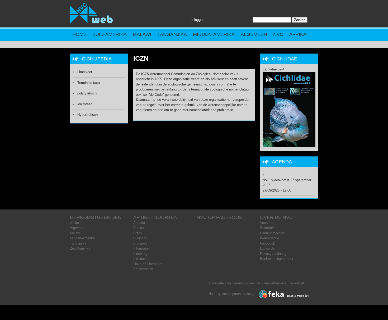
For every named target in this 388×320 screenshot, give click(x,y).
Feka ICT (283, 294)
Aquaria (139, 223)
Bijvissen (140, 238)
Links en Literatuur (147, 264)
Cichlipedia (97, 58)
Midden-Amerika (214, 34)
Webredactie (269, 238)
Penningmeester (272, 233)
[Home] (91, 23)
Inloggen (197, 20)
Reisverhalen (143, 269)
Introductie (141, 259)
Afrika (297, 34)
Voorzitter (267, 223)
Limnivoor (84, 72)
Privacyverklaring (273, 254)
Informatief (141, 248)
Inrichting (140, 254)
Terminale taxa (88, 83)
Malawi (142, 34)
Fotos (137, 233)
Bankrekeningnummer (276, 259)
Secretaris (268, 228)
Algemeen (254, 34)
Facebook (267, 243)
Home (79, 34)
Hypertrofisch (87, 115)
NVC (278, 34)
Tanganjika (172, 34)
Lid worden (268, 248)
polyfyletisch (87, 93)
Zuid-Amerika (110, 34)
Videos (138, 228)
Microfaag (84, 104)
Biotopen (140, 243)
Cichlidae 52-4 (273, 69)
